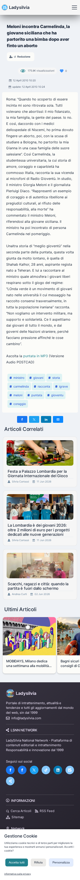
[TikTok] (46, 770)
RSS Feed (47, 811)
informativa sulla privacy (17, 874)
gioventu (57, 395)
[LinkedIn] (58, 770)
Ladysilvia (19, 7)
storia (56, 377)
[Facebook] (10, 770)
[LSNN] (69, 770)
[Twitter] (34, 770)
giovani (38, 377)
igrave (63, 386)
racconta (44, 386)
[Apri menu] (74, 7)
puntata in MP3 (35, 356)
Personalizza (61, 862)
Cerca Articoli (21, 811)
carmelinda (21, 386)
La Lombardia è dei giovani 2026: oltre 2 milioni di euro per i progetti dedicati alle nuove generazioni (38, 530)
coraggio (19, 404)
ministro (18, 377)
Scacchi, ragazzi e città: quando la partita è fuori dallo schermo (38, 586)
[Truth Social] (10, 781)
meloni (17, 395)
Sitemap (18, 817)
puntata (36, 395)
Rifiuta (38, 862)
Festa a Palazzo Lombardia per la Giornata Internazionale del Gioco (38, 473)
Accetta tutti (17, 862)
